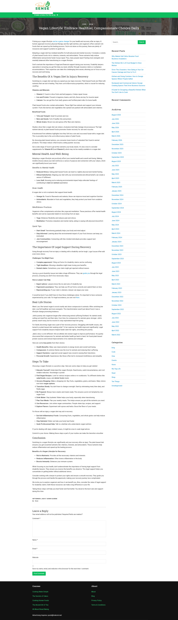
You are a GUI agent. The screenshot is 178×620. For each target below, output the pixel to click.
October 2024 (117, 204)
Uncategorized (117, 386)
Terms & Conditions (98, 605)
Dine (113, 356)
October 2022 (117, 305)
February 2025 (117, 187)
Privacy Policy (96, 600)
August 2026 (116, 115)
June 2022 (115, 322)
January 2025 (116, 191)
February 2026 (117, 140)
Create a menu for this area (45, 15)
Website (35, 557)
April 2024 (115, 229)
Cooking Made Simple (40, 592)
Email (34, 549)
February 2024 (117, 237)
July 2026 (115, 119)
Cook (113, 352)
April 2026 (115, 132)
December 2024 (117, 195)
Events (114, 360)
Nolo (77, 297)
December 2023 (117, 246)
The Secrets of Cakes (40, 596)
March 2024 (116, 233)
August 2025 (116, 161)
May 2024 (115, 225)
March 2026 (116, 136)
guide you (86, 273)
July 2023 (115, 267)
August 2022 (116, 314)
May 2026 (115, 128)
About (93, 592)
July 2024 (115, 216)
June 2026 (115, 123)
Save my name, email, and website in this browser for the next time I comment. (60, 569)
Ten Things (115, 381)
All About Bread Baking (40, 609)
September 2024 (118, 208)
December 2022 (117, 297)
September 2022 (118, 309)
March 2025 (116, 182)
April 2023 (115, 280)
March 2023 (116, 284)
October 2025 (117, 153)
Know (91, 24)
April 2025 (115, 178)
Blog (93, 596)
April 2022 (115, 331)
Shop (113, 377)
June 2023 (115, 271)
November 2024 (117, 199)
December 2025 (117, 144)
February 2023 (117, 288)
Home (84, 24)
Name (35, 540)
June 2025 (115, 170)
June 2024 (115, 221)
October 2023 (117, 254)
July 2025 (115, 166)
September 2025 (118, 157)
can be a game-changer (61, 41)
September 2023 (118, 259)
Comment (36, 518)
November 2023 (117, 250)
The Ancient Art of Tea (40, 605)
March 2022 (116, 335)
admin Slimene (52, 498)
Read (113, 373)
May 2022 (115, 326)
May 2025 (115, 174)
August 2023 (116, 263)
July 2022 (115, 318)
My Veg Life (116, 369)
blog (113, 348)
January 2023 (116, 292)
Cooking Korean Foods (40, 600)
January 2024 (116, 242)
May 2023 (115, 276)
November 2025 (117, 149)
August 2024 (116, 212)
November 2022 (117, 301)
